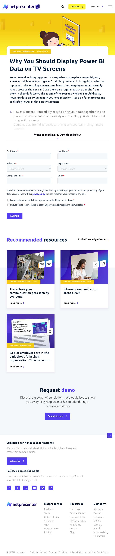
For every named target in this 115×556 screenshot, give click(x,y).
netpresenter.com (21, 6)
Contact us (99, 536)
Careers (98, 524)
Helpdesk (75, 509)
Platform (48, 509)
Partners (98, 513)
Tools (47, 513)
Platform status (78, 521)
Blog (72, 532)
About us (98, 509)
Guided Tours (51, 517)
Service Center (77, 513)
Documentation (78, 517)
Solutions (49, 521)
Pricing (47, 532)
